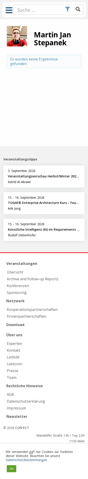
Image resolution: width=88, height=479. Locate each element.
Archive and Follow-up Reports (32, 278)
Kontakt (13, 350)
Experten (14, 343)
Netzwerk (15, 300)
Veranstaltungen (21, 263)
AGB (10, 394)
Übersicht (15, 272)
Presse (12, 370)
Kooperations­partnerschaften (32, 309)
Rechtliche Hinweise (24, 385)
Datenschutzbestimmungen (26, 459)
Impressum (16, 408)
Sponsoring (17, 292)
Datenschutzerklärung (26, 401)
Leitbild (13, 357)
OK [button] (11, 469)
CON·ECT (22, 428)
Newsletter (16, 416)
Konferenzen (18, 285)
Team (11, 377)
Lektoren (14, 363)
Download (15, 324)
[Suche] (78, 9)
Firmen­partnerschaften (26, 316)
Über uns (14, 334)
